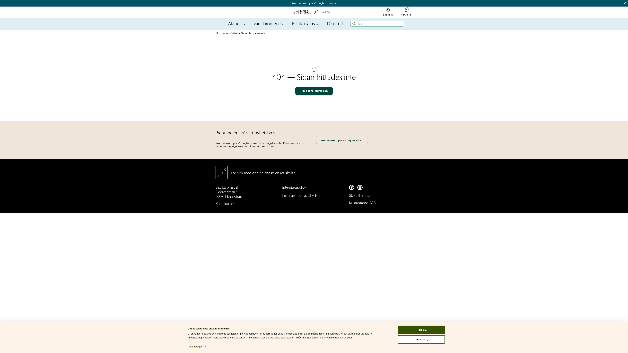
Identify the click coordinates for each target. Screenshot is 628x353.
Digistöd (335, 23)
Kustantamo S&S (362, 202)
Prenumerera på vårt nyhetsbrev (313, 3)
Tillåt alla (421, 329)
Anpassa (420, 339)
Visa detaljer (195, 346)
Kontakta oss (304, 23)
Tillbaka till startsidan (314, 90)
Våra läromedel (267, 23)
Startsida (222, 33)
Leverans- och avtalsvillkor (301, 195)
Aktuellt (235, 23)
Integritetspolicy (294, 187)
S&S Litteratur (360, 195)
